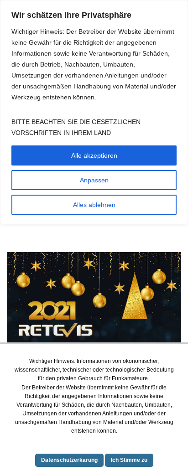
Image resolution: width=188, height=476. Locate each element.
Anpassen (94, 180)
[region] (94, 112)
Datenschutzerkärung (69, 460)
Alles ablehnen (94, 204)
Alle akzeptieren (94, 155)
